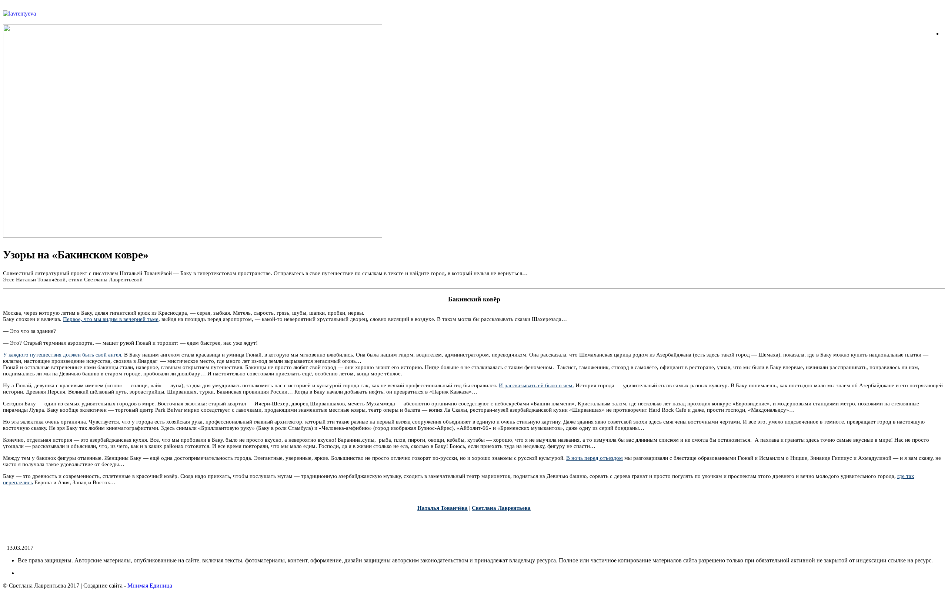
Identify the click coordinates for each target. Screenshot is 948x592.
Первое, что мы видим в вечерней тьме (110, 319)
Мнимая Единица (149, 585)
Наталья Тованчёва (442, 508)
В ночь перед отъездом (594, 458)
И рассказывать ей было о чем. (536, 385)
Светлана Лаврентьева (501, 508)
